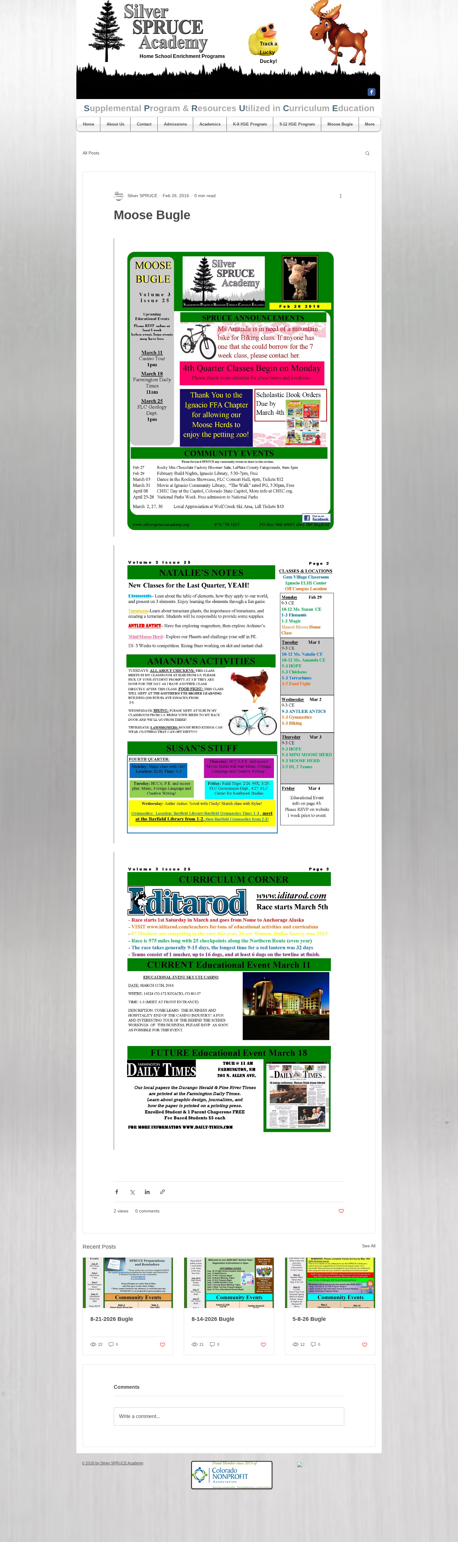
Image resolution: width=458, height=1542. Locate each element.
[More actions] (340, 195)
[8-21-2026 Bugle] (128, 1283)
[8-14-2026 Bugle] (229, 1283)
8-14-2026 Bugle (213, 1319)
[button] (367, 152)
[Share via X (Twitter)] (132, 1192)
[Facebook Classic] (371, 92)
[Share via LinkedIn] (147, 1192)
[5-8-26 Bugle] (330, 1283)
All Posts (91, 152)
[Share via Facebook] (117, 1192)
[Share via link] (162, 1192)
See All (368, 1245)
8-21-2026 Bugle (111, 1319)
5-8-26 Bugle (309, 1319)
